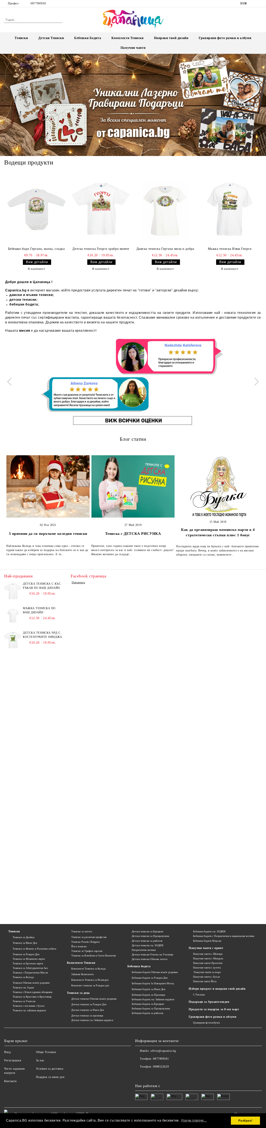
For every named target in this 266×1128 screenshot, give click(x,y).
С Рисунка (199, 994)
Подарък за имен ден (50, 1077)
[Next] (255, 381)
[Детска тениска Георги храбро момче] (101, 209)
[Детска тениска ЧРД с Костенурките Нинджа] (13, 640)
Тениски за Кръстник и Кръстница (32, 996)
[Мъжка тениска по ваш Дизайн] (13, 615)
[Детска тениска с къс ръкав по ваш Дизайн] (13, 591)
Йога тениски (78, 946)
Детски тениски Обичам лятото (149, 959)
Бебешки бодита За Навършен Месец (153, 983)
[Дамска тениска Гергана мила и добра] (165, 209)
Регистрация (12, 1060)
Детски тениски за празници (87, 1015)
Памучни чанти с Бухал (206, 976)
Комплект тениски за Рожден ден (90, 985)
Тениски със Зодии (23, 987)
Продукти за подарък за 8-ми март (214, 1009)
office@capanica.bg (163, 1050)
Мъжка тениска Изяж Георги (230, 248)
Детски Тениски (51, 38)
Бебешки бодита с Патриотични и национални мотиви (223, 936)
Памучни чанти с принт (206, 948)
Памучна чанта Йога (205, 981)
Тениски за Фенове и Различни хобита (34, 948)
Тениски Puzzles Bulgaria (85, 941)
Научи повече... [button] (194, 1120)
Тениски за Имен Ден (25, 942)
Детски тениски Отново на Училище (152, 954)
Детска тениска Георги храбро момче (100, 248)
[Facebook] (253, 3)
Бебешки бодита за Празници (148, 994)
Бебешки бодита (138, 966)
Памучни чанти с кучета (207, 967)
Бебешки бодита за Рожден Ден (149, 977)
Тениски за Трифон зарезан (86, 951)
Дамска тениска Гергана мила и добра (165, 248)
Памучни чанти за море (207, 972)
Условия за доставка (49, 1068)
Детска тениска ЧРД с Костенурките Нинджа (42, 634)
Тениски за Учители (24, 1001)
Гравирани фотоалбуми (206, 1022)
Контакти (10, 1081)
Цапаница (78, 582)
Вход (7, 1052)
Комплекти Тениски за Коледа (88, 968)
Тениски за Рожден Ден (26, 954)
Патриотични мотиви (144, 950)
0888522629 (161, 1066)
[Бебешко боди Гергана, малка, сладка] (36, 209)
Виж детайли (37, 262)
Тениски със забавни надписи (29, 1010)
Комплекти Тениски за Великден (89, 979)
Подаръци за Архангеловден (209, 1001)
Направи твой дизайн (171, 38)
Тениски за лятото (81, 931)
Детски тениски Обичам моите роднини (93, 998)
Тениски (21, 38)
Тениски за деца (78, 992)
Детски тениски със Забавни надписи (92, 1020)
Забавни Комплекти (82, 974)
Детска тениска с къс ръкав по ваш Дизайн (42, 585)
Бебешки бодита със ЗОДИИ (209, 931)
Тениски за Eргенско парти (28, 963)
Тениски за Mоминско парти (29, 958)
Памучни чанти (133, 47)
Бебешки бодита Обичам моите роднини (155, 972)
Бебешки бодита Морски (207, 940)
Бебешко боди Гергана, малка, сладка (36, 248)
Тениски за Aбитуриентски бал (30, 968)
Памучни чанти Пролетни (207, 963)
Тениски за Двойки (23, 937)
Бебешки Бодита (87, 38)
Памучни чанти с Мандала (208, 958)
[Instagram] (259, 3)
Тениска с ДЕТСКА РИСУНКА (133, 533)
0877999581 (38, 3)
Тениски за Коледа (23, 977)
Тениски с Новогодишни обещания (32, 992)
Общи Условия (46, 1052)
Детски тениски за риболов (147, 940)
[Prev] (11, 381)
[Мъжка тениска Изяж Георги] (229, 209)
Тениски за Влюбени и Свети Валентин (93, 955)
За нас (40, 1060)
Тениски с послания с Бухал (28, 1005)
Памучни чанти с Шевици (207, 953)
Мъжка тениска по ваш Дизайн (39, 610)
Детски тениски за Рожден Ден (88, 1004)
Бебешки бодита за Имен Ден (148, 989)
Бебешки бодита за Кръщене (148, 1004)
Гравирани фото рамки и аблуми (212, 1016)
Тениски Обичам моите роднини (31, 982)
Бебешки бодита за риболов (148, 1013)
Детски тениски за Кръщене (147, 931)
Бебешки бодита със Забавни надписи (153, 999)
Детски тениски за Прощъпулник (150, 936)
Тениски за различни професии (88, 937)
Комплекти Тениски (127, 38)
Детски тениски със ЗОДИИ (147, 945)
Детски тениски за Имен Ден (87, 1010)
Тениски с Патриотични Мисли (30, 972)
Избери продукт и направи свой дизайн (217, 988)
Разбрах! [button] (245, 1120)
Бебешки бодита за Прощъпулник (151, 1008)
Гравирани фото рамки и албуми (225, 38)
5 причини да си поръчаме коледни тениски (48, 533)
